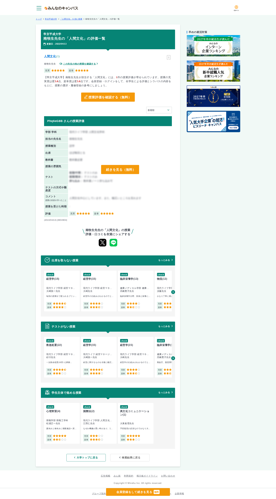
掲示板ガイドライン (147, 476)
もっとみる (164, 260)
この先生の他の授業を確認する (79, 64)
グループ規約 (99, 493)
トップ (39, 19)
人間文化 (50, 56)
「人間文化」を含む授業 (71, 19)
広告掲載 (105, 476)
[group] (62, 291)
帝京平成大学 (51, 19)
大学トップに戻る (87, 457)
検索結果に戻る (131, 457)
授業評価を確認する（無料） (109, 97)
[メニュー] (39, 8)
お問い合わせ (168, 476)
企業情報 (179, 493)
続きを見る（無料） (121, 169)
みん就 (117, 476)
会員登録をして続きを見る (137, 492)
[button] (173, 292)
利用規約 (128, 476)
